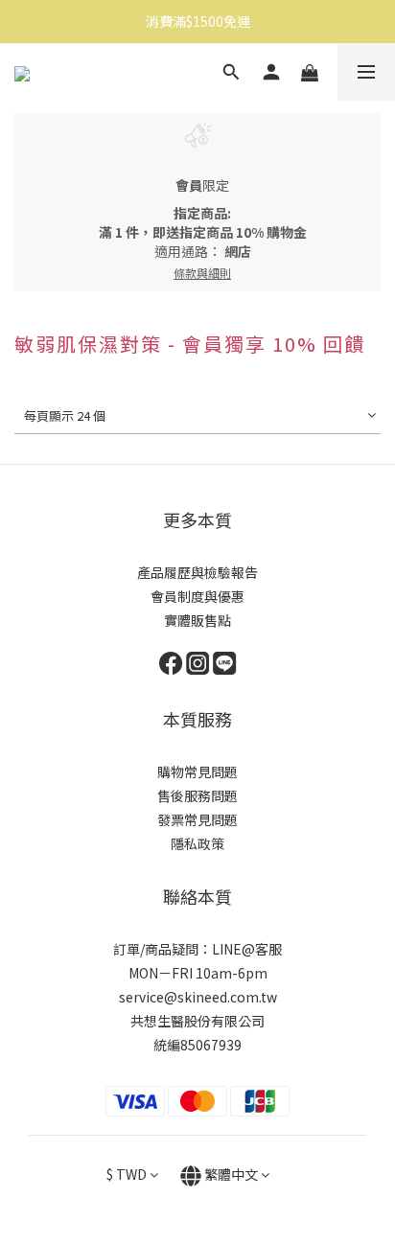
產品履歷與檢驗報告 (197, 572)
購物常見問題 (197, 771)
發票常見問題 (197, 819)
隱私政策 (197, 843)
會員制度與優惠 (197, 596)
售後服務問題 (197, 795)
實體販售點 (197, 620)
